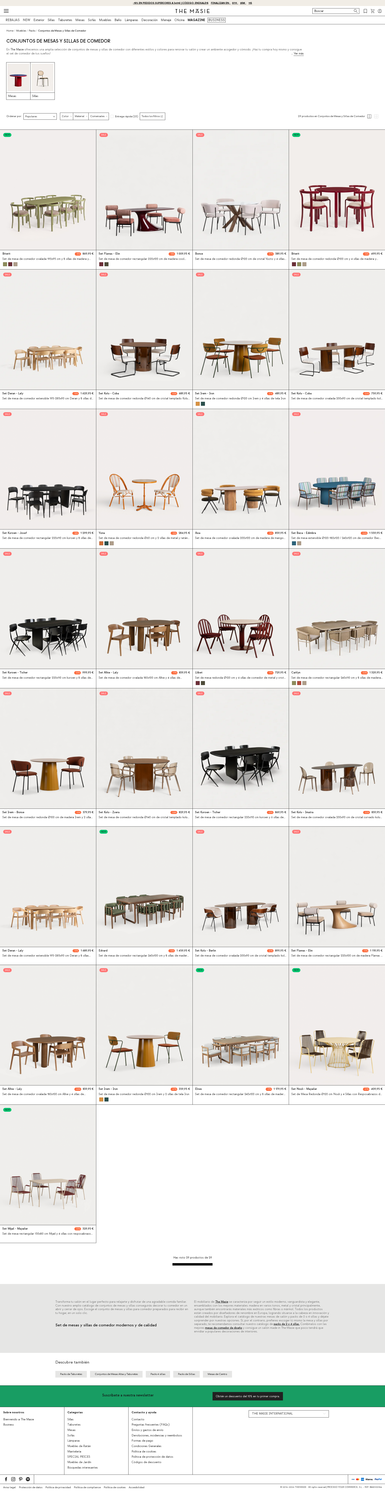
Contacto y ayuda (144, 1412)
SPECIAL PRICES (78, 1457)
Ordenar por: (14, 116)
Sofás (92, 20)
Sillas (51, 20)
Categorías (75, 1412)
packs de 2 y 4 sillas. (287, 1324)
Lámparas (131, 20)
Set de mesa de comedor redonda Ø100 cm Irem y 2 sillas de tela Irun (144, 1094)
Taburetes (65, 20)
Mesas (80, 20)
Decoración (149, 20)
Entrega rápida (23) (126, 116)
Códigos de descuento (146, 1462)
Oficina (179, 20)
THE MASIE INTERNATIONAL (272, 1414)
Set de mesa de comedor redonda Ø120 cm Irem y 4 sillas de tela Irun (240, 398)
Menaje (166, 20)
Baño (118, 20)
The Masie (221, 1302)
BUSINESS (216, 20)
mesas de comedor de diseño (223, 1328)
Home (9, 30)
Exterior (38, 20)
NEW (26, 20)
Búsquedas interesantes (82, 1468)
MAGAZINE (196, 20)
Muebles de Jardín (79, 1462)
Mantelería (74, 1451)
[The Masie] (192, 11)
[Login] (379, 11)
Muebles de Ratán (79, 1446)
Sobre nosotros (13, 1412)
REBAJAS (13, 20)
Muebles (105, 20)
